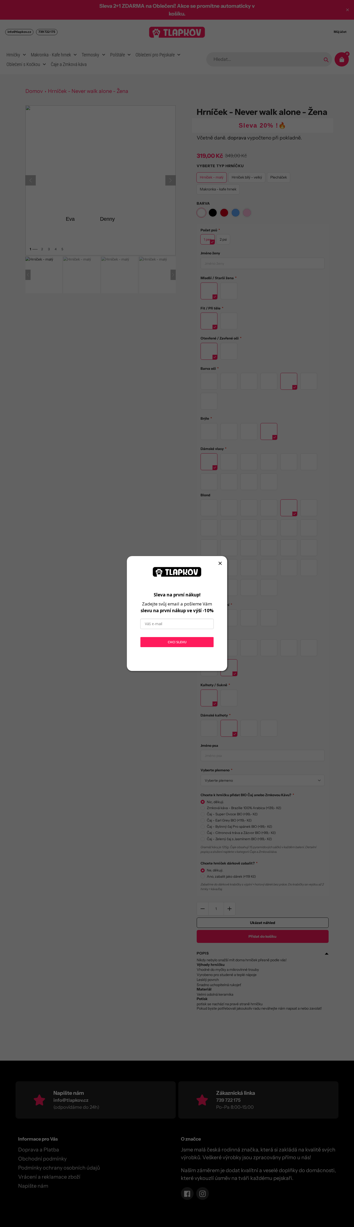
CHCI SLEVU (177, 642)
